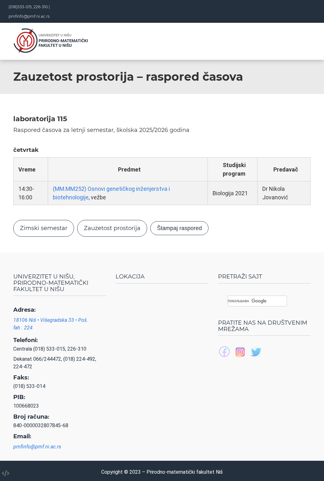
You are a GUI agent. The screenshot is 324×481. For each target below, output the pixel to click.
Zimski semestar (43, 228)
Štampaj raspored (179, 228)
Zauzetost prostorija (112, 228)
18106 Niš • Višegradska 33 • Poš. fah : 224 (50, 324)
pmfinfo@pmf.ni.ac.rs (29, 16)
